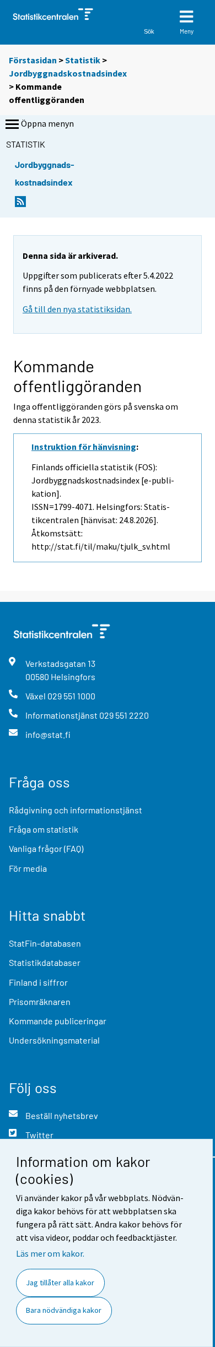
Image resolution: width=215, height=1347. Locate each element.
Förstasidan (33, 60)
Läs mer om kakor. (50, 1253)
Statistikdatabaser (44, 962)
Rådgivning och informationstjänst (75, 810)
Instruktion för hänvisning (83, 446)
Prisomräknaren (40, 1001)
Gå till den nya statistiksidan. (77, 308)
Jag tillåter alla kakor (60, 1283)
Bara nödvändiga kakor (63, 1310)
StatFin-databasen (45, 943)
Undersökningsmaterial (54, 1040)
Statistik (82, 60)
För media (28, 868)
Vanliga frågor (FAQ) (46, 848)
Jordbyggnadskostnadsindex (68, 73)
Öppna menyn (47, 123)
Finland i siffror (38, 982)
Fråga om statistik (43, 829)
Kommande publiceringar (57, 1020)
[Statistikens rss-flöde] (20, 204)
